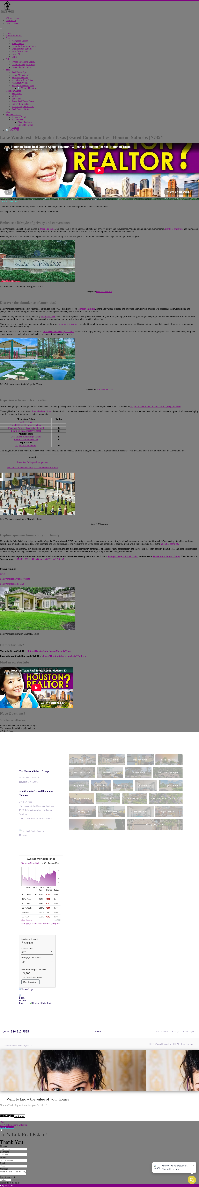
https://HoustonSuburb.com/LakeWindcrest (65, 656)
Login (14, 56)
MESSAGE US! (13, 114)
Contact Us (11, 20)
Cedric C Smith (26, 422)
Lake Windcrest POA (104, 292)
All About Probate (20, 83)
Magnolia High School (25, 445)
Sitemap (175, 1031)
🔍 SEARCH (12, 130)
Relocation (17, 93)
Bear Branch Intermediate (26, 439)
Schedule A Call (19, 117)
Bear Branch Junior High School (26, 436)
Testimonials (17, 119)
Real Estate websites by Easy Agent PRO (17, 1046)
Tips (8, 69)
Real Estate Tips (19, 72)
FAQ (8, 112)
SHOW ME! (7, 1115)
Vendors (15, 127)
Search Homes (12, 23)
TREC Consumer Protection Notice (35, 818)
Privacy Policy (162, 1031)
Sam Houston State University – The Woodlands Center (32, 467)
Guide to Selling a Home (23, 64)
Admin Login (188, 1031)
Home (9, 33)
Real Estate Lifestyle (21, 109)
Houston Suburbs (14, 35)
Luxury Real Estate (20, 104)
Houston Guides (13, 91)
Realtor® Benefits (20, 77)
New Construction (20, 51)
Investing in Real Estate (22, 80)
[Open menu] (1, 28)
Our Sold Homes (25, 125)
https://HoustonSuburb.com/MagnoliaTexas (49, 651)
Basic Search (18, 43)
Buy (8, 38)
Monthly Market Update (23, 85)
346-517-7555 (12, 18)
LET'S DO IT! (7, 1127)
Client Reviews (24, 122)
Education (16, 98)
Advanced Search (20, 41)
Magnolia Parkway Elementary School (26, 428)
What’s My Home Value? (23, 62)
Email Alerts (17, 54)
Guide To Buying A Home (24, 46)
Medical (15, 96)
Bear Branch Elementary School (26, 431)
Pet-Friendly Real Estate (23, 106)
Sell (7, 59)
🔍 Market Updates (26, 88)
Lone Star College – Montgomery (32, 462)
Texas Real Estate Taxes (23, 101)
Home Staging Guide (21, 67)
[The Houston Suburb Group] (7, 13)
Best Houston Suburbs (22, 48)
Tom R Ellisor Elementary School (25, 425)
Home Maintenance (21, 75)
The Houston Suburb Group (34, 771)
